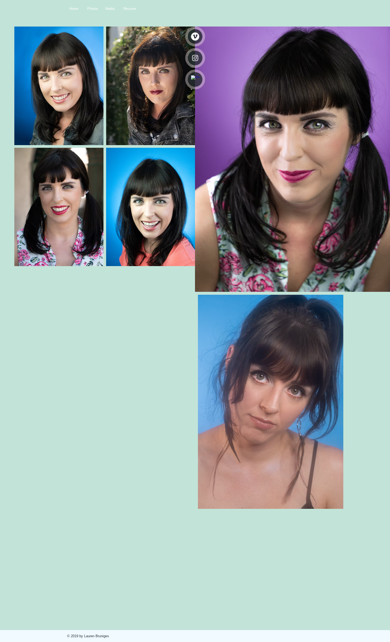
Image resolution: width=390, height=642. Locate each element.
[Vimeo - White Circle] (195, 36)
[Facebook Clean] (195, 79)
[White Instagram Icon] (195, 58)
